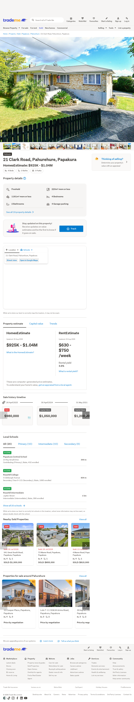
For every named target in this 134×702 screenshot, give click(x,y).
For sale (25, 28)
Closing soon (11, 669)
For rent (33, 28)
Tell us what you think (70, 641)
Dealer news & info (56, 672)
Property (12, 34)
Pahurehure (35, 34)
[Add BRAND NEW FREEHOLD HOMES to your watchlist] (68, 583)
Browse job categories (78, 663)
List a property (124, 28)
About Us (47, 694)
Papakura (26, 34)
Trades (94, 663)
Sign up (118, 21)
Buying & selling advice (57, 669)
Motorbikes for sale (56, 666)
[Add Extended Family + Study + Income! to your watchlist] (32, 583)
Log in (126, 21)
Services (95, 658)
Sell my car (53, 675)
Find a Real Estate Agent (34, 677)
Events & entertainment (100, 669)
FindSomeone (126, 687)
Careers (56, 694)
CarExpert (79, 687)
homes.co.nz (36, 687)
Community (118, 658)
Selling (101, 28)
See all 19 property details (18, 212)
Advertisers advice (77, 672)
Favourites (111, 650)
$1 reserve (10, 672)
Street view (12, 260)
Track (73, 228)
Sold (41, 28)
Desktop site (37, 694)
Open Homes (32, 669)
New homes (50, 28)
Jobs (72, 658)
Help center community (121, 678)
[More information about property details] (24, 178)
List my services (97, 675)
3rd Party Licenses (119, 672)
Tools (111, 28)
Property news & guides (36, 663)
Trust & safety (118, 669)
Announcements (119, 666)
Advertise (72, 694)
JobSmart (73, 669)
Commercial (62, 28)
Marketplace (11, 658)
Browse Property (10, 28)
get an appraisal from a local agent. (55, 384)
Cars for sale (53, 663)
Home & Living (11, 675)
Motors (52, 658)
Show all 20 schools (12, 505)
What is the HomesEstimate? (20, 352)
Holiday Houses (101, 687)
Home (5, 34)
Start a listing (89, 650)
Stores (8, 666)
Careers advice (75, 666)
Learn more (48, 641)
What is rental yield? (68, 371)
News (64, 694)
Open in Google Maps (29, 260)
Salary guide (74, 675)
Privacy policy (83, 694)
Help (114, 663)
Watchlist (100, 650)
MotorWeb (58, 687)
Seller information (119, 675)
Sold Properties (33, 666)
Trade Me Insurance (10, 687)
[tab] (12, 250)
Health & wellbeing (98, 672)
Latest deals (10, 663)
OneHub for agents (35, 672)
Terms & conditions (97, 694)
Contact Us (127, 694)
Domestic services (98, 666)
